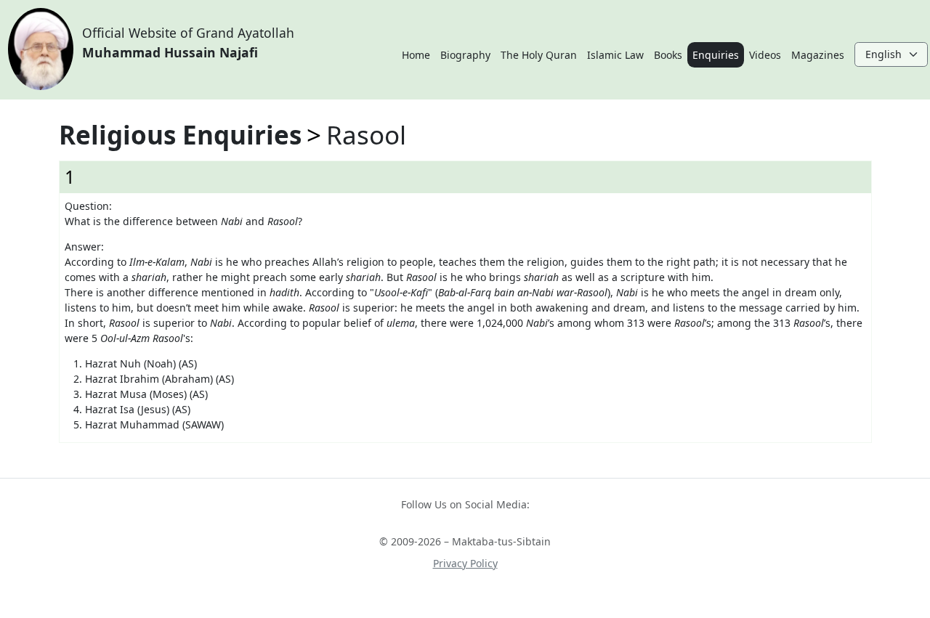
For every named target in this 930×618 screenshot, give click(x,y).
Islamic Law (615, 55)
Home (416, 55)
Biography (465, 55)
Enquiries (715, 55)
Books (668, 55)
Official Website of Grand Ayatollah (188, 42)
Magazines (817, 55)
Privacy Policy (465, 563)
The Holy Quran (539, 55)
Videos (765, 55)
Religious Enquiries (180, 135)
